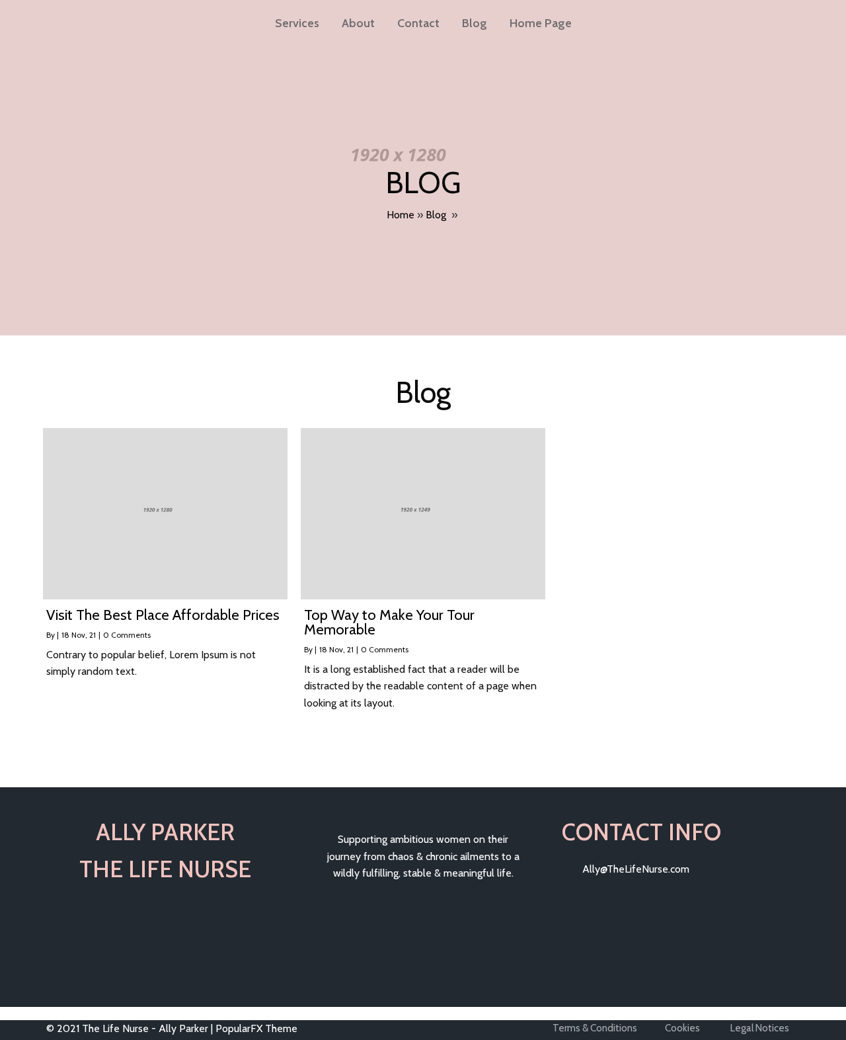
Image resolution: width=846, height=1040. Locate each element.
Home (400, 214)
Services (297, 23)
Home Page (541, 23)
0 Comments (127, 635)
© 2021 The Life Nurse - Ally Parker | (130, 1028)
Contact (418, 23)
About (358, 23)
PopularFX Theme (256, 1028)
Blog (474, 23)
